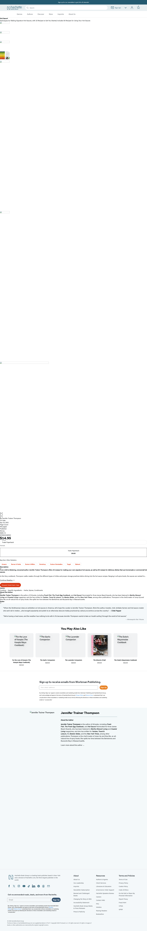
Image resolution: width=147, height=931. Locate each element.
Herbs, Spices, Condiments (33, 590)
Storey (2, 531)
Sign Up (104, 687)
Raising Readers (101, 911)
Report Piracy (123, 899)
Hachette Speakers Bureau (105, 893)
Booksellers (100, 914)
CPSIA (121, 906)
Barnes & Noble (16, 564)
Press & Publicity (79, 912)
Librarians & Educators (103, 886)
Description (4, 567)
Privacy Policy (123, 883)
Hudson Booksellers (56, 564)
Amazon (4, 564)
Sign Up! (118, 8)
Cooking (3, 590)
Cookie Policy (123, 886)
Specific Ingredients (15, 590)
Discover (41, 14)
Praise (2, 601)
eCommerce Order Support (105, 890)
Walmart (77, 564)
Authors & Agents (102, 879)
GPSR (121, 909)
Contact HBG (100, 900)
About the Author (6, 592)
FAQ (97, 904)
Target (69, 564)
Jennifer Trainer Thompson (11, 518)
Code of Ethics (123, 890)
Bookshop (42, 564)
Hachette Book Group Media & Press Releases (83, 907)
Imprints (61, 14)
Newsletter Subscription (82, 890)
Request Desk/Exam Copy (10, 585)
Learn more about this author (72, 745)
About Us (77, 879)
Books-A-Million (30, 564)
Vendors (99, 907)
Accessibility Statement (81, 902)
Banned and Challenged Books (82, 894)
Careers (98, 897)
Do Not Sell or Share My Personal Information (127, 894)
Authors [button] (30, 14)
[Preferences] (125, 7)
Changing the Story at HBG (83, 899)
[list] (73, 437)
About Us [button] (72, 14)
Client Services (101, 883)
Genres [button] (19, 14)
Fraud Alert (122, 902)
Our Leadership (79, 883)
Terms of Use (123, 879)
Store (51, 14)
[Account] (132, 8)
